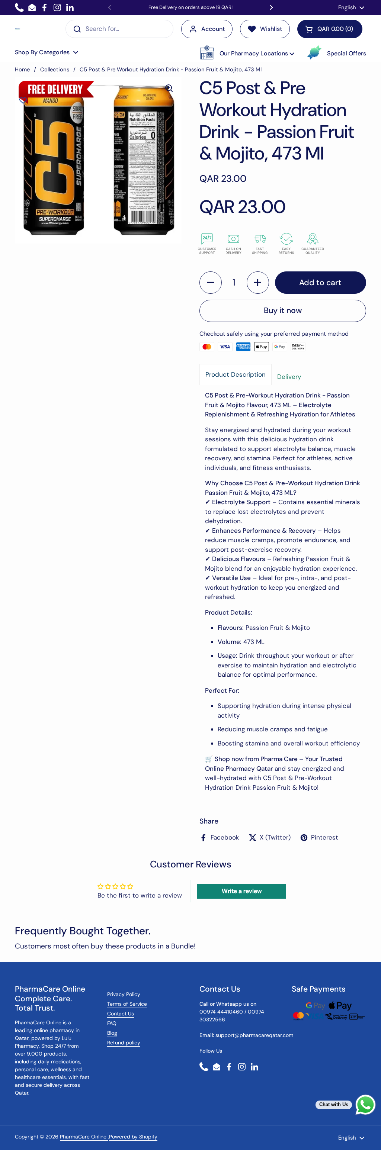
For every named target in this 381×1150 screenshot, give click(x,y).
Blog (112, 1033)
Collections (54, 69)
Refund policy (123, 1042)
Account (213, 29)
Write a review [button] (242, 891)
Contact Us (120, 1013)
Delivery (289, 377)
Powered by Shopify (133, 1136)
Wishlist (271, 29)
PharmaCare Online (84, 1136)
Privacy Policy (123, 994)
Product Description (235, 374)
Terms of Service (127, 1004)
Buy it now (283, 310)
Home (22, 69)
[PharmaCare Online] (17, 29)
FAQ (111, 1023)
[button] (247, 52)
